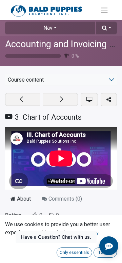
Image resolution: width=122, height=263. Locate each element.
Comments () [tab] (64, 199)
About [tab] (23, 199)
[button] (106, 28)
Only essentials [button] (74, 252)
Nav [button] (48, 28)
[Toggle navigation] (104, 10)
